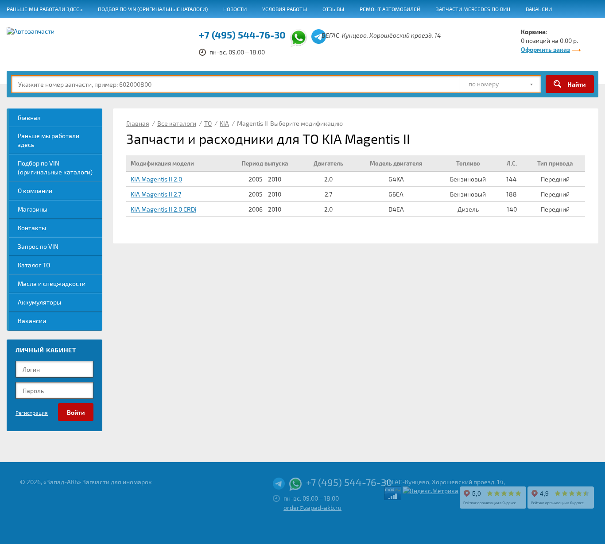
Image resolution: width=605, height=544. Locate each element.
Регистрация (32, 412)
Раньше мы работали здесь (44, 9)
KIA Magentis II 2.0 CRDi (163, 209)
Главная (29, 117)
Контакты (32, 227)
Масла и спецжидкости (51, 283)
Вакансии (539, 9)
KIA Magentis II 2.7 (156, 194)
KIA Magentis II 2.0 (156, 179)
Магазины (32, 209)
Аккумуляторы (39, 302)
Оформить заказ (545, 49)
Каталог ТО (34, 265)
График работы (27, 27)
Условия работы (284, 9)
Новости (235, 9)
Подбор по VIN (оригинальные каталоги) (153, 9)
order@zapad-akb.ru (312, 507)
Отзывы (333, 9)
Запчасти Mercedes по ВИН (473, 9)
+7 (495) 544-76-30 (349, 482)
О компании (35, 190)
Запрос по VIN (38, 246)
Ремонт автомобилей (390, 9)
